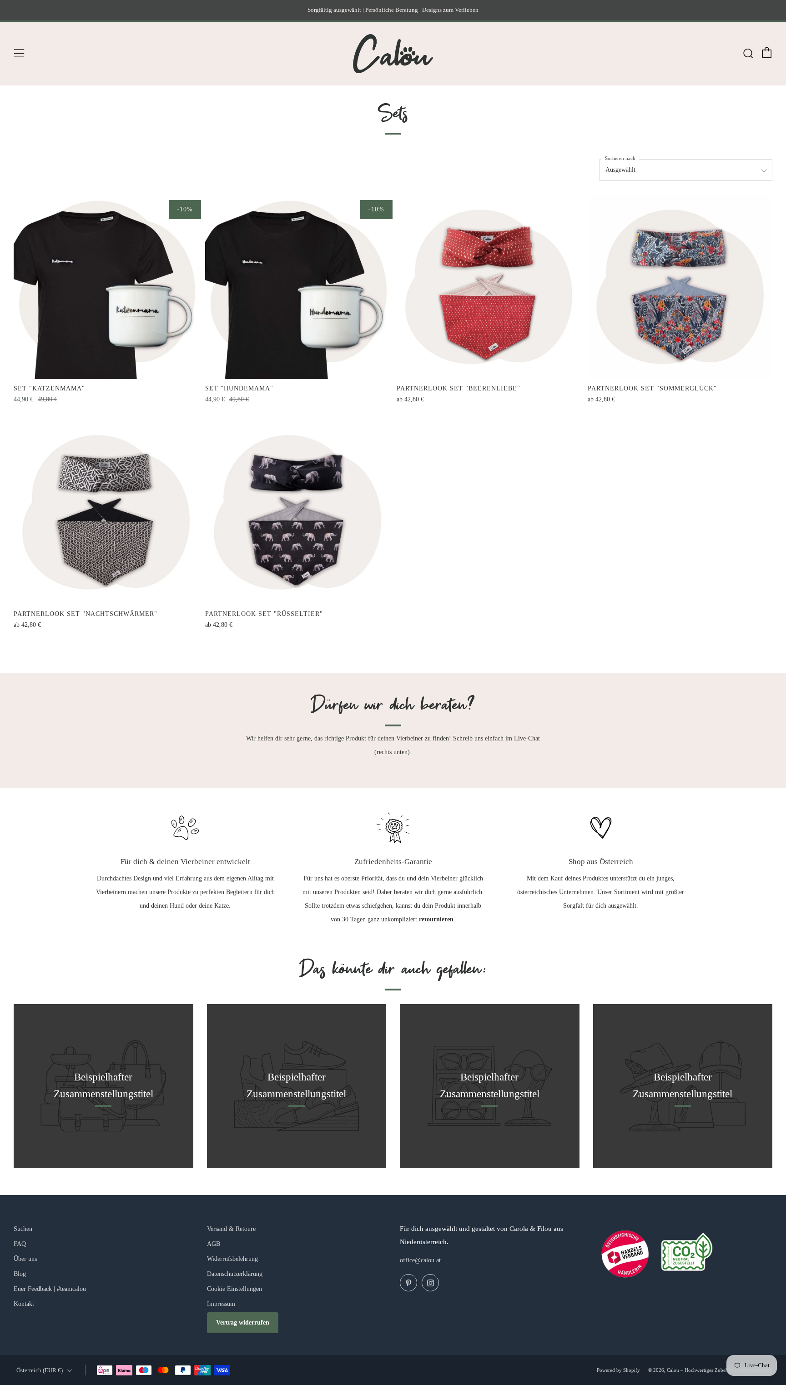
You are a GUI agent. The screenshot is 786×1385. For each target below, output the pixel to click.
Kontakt (24, 1303)
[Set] (106, 287)
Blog (20, 1273)
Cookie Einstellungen (234, 1288)
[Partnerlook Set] (489, 287)
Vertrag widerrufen (242, 1322)
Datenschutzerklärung (234, 1273)
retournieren (436, 919)
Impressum (221, 1303)
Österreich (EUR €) (39, 1370)
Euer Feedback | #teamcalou (50, 1288)
